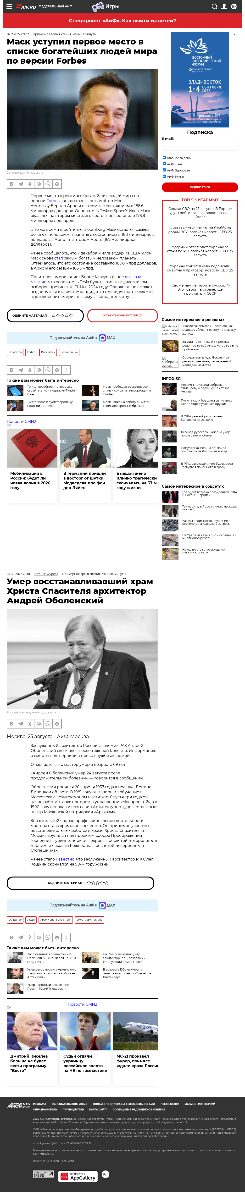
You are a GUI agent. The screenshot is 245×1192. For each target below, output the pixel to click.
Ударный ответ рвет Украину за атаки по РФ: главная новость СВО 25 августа (200, 251)
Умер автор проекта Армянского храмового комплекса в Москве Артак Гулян (51, 973)
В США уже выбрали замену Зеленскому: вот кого (202, 418)
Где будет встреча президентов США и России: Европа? (209, 494)
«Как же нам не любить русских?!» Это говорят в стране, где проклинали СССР (200, 289)
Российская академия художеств (31, 712)
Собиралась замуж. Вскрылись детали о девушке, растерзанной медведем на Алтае (207, 361)
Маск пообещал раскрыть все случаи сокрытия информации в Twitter (127, 390)
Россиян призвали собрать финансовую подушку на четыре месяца (205, 388)
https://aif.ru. (46, 1153)
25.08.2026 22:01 (18, 574)
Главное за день (179, 158)
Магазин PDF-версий (199, 1104)
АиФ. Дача (175, 164)
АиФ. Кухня (175, 176)
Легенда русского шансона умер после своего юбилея (205, 433)
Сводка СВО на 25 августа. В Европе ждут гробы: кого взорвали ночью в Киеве (200, 213)
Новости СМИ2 (21, 421)
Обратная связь (45, 1109)
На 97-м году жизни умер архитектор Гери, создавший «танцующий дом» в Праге (124, 958)
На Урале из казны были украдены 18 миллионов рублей (209, 537)
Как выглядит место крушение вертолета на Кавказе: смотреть (206, 522)
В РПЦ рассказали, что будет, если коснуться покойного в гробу (207, 465)
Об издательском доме (69, 1104)
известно (65, 859)
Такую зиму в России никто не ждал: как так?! (209, 508)
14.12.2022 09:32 (18, 34)
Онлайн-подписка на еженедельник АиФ (124, 1104)
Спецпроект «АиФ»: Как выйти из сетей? (122, 20)
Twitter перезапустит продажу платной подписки (50, 404)
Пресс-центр (170, 1104)
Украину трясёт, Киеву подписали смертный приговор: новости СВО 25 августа (200, 270)
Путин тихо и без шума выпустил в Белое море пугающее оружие (206, 402)
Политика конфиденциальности (53, 1161)
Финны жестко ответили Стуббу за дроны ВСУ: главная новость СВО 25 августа (200, 232)
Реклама (39, 1104)
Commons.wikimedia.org (25, 172)
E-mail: (168, 139)
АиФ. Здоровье (178, 170)
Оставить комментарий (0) (122, 315)
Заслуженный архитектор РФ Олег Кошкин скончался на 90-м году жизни (51, 958)
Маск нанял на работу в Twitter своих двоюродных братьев (126, 404)
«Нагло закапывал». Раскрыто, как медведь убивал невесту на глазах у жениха (209, 329)
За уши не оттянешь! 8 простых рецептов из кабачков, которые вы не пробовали (210, 345)
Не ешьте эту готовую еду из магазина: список (203, 551)
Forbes (53, 201)
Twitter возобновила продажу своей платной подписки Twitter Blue (51, 390)
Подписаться (200, 187)
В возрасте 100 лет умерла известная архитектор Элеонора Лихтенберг (127, 973)
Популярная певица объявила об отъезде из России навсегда (204, 449)
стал (58, 258)
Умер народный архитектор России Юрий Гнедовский (48, 986)
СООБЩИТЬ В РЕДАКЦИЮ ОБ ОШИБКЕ (139, 1109)
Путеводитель (73, 1109)
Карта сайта (98, 1109)
